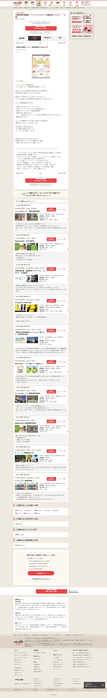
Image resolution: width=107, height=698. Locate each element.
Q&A (35, 662)
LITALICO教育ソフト (38, 683)
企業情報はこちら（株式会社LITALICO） (22, 683)
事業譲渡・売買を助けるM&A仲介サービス (82, 666)
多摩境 (37, 513)
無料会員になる (41, 573)
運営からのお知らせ (57, 666)
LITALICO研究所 (56, 685)
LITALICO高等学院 (76, 683)
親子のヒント (37, 656)
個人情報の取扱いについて (52, 689)
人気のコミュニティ (18, 672)
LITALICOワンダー (57, 681)
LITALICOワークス (37, 679)
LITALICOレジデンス (38, 685)
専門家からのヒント (38, 658)
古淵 (46, 510)
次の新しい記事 (61, 42)
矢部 (28, 510)
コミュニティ (17, 667)
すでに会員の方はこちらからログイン (41, 579)
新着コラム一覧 (17, 659)
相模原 (37, 510)
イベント (55, 650)
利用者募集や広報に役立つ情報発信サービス (82, 655)
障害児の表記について (19, 689)
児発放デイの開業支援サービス (79, 662)
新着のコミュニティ (18, 675)
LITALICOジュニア (37, 681)
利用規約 (35, 689)
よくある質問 (56, 657)
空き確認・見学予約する (51, 209)
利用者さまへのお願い (58, 664)
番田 (17, 513)
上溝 (55, 510)
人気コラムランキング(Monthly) (21, 655)
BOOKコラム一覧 (18, 662)
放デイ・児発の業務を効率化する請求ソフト (82, 653)
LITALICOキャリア (76, 679)
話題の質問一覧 (37, 669)
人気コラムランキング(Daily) (20, 657)
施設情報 (36, 650)
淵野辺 (18, 510)
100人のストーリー (18, 664)
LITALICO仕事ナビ (57, 679)
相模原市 (19, 534)
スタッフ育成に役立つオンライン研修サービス (82, 657)
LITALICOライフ (76, 681)
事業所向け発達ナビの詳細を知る (81, 36)
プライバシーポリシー (72, 689)
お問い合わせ (56, 662)
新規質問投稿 (36, 664)
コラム (16, 650)
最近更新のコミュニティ (19, 670)
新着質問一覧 (36, 666)
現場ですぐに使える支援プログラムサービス (82, 659)
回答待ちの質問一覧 (38, 671)
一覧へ (40, 42)
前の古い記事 (20, 42)
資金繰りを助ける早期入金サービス (80, 664)
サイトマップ (56, 669)
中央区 (18, 524)
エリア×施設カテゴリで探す (40, 653)
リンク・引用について (58, 659)
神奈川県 (19, 545)
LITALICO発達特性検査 (58, 683)
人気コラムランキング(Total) (20, 653)
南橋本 (26, 513)
